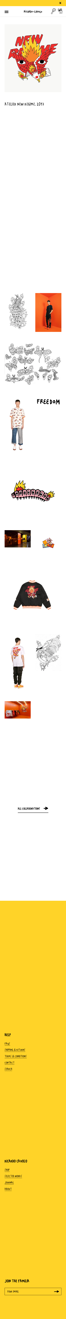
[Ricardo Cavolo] (33, 11)
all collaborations (29, 808)
